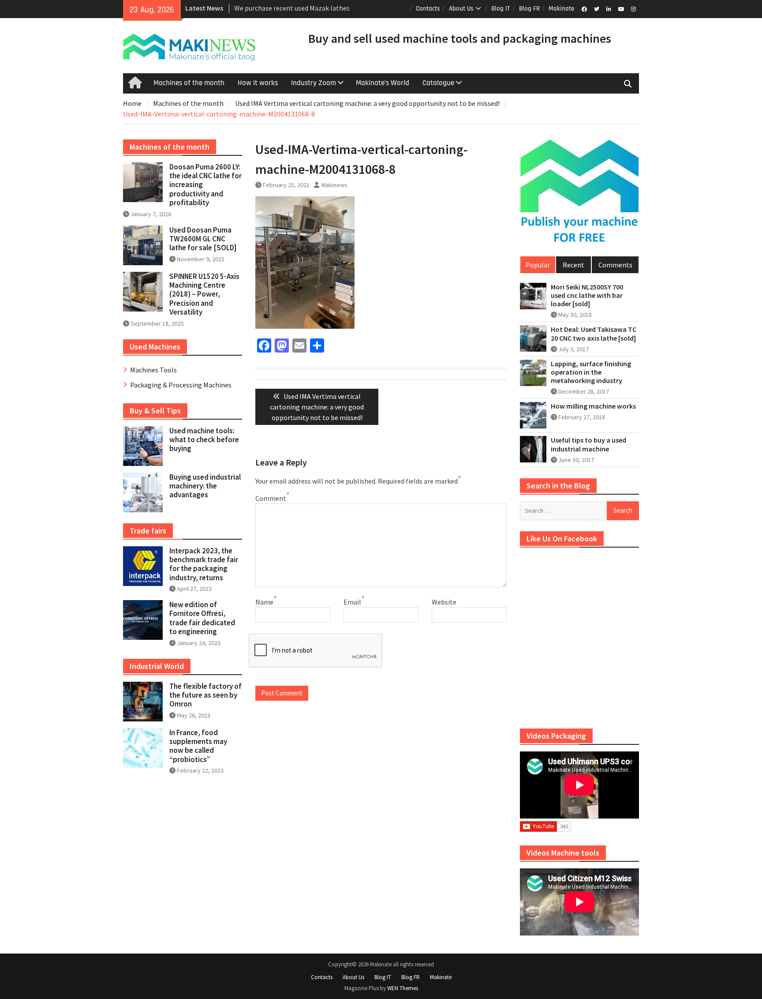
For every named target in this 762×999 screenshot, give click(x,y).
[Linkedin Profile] (608, 8)
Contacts (428, 8)
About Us (461, 8)
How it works (258, 83)
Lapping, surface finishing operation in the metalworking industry (591, 372)
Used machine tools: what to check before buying (204, 440)
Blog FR (529, 8)
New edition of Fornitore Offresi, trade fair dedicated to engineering (202, 618)
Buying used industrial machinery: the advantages (205, 486)
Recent (573, 264)
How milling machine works (593, 406)
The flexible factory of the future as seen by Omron (205, 695)
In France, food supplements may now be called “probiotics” (198, 746)
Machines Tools (153, 369)
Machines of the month (188, 83)
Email (352, 601)
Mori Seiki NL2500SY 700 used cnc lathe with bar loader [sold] (587, 295)
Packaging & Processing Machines (181, 384)
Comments (615, 264)
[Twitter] (596, 8)
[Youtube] (621, 8)
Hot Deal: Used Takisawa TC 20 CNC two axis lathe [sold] (593, 333)
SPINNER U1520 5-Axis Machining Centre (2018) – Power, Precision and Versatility (204, 294)
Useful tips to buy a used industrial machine (588, 444)
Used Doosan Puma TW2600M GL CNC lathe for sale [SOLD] (203, 239)
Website (444, 601)
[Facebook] (584, 8)
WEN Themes (402, 988)
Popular (538, 264)
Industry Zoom (313, 83)
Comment (270, 498)
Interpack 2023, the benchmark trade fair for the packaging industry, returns (203, 564)
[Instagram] (633, 8)
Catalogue (438, 83)
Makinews (334, 185)
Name (264, 601)
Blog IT (500, 8)
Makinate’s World (382, 83)
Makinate (561, 8)
